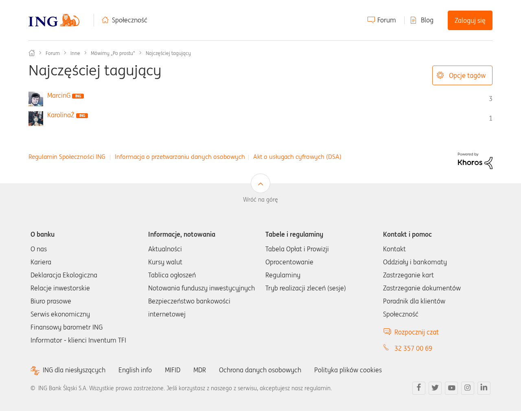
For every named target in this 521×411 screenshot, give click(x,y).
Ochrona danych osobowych (260, 370)
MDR (199, 370)
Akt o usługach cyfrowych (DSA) (297, 156)
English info (135, 370)
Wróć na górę (260, 199)
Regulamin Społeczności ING (66, 156)
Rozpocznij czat (416, 332)
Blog (427, 20)
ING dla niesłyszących (74, 370)
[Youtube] (451, 388)
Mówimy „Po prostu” (113, 53)
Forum (386, 20)
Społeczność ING (31, 53)
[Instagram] (467, 388)
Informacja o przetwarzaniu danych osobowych (180, 156)
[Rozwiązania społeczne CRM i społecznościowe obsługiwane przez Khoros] (475, 160)
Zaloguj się (470, 20)
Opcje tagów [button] (467, 75)
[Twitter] (435, 388)
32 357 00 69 (413, 348)
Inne (75, 53)
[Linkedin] (483, 388)
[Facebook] (418, 388)
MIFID (172, 370)
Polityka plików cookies (348, 370)
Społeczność (129, 20)
